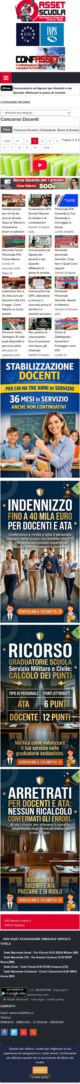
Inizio (7, 141)
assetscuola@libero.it (21, 1012)
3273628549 (40, 1022)
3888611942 (23, 1022)
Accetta (40, 1070)
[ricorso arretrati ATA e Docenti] (40, 840)
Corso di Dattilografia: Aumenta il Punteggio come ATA (65, 341)
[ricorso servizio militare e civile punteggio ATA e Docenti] (40, 695)
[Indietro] (18, 141)
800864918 (6, 1022)
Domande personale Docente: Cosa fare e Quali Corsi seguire (66, 259)
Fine (46, 147)
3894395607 (57, 1022)
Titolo (6, 129)
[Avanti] (35, 147)
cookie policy (55, 999)
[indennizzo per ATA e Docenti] (40, 551)
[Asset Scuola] (40, 10)
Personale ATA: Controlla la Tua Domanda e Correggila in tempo (65, 218)
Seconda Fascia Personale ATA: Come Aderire (12, 254)
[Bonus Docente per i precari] (40, 183)
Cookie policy (40, 1077)
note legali (38, 999)
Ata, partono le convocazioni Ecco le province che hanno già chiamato (39, 341)
